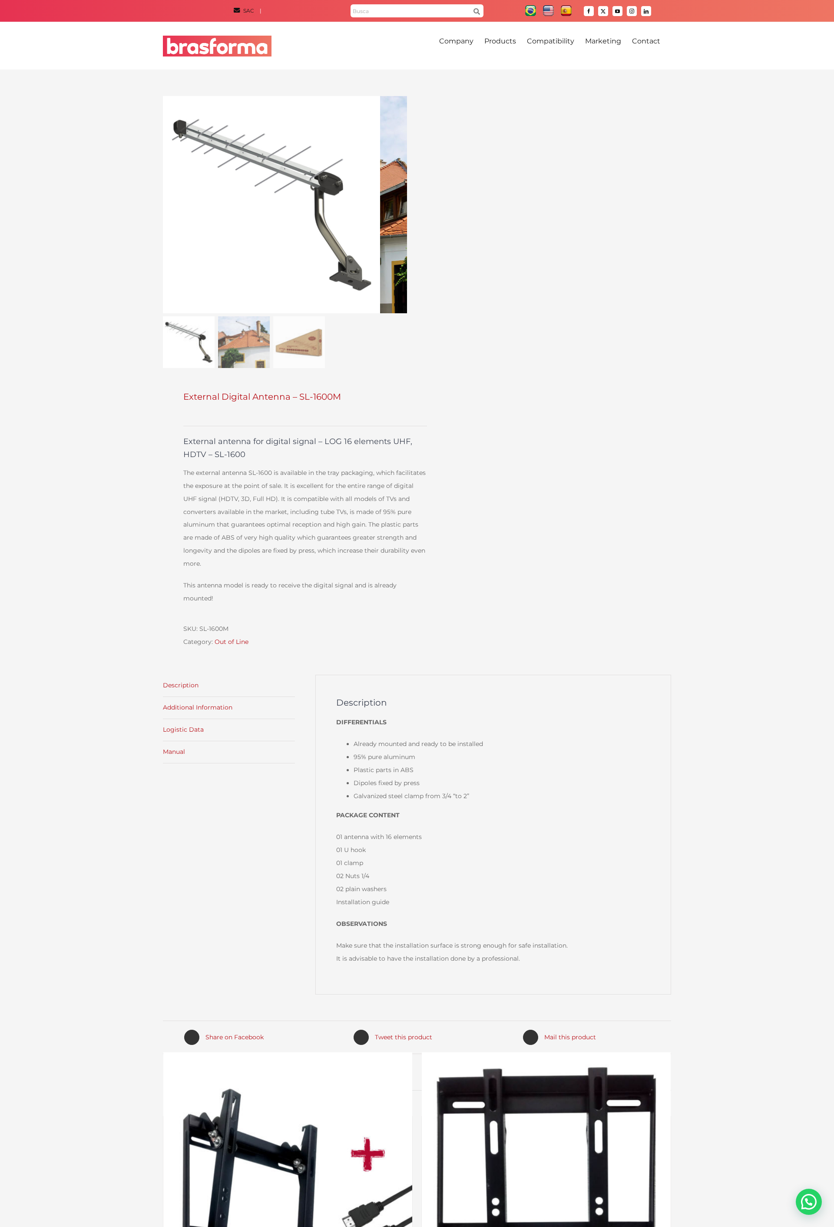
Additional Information (197, 707)
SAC (248, 10)
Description (181, 685)
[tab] (229, 686)
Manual (174, 752)
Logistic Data (183, 729)
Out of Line (231, 642)
